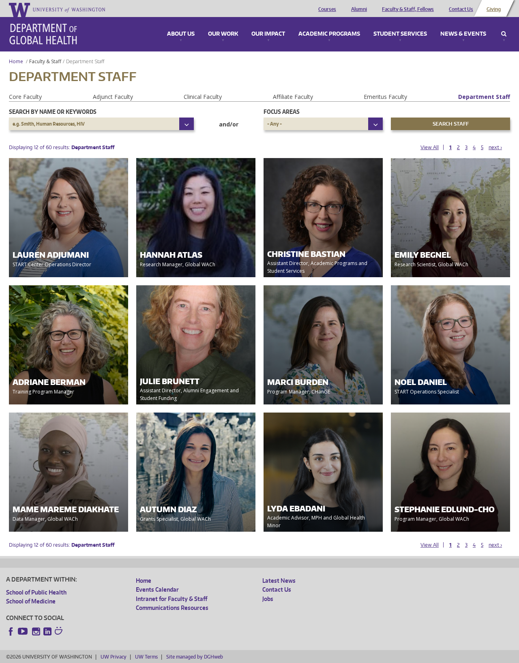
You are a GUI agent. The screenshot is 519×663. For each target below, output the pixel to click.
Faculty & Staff (45, 61)
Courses (327, 9)
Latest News (279, 580)
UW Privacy (114, 657)
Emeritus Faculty (385, 97)
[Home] (43, 34)
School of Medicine (31, 601)
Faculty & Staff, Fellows (408, 9)
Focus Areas (282, 111)
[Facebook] (11, 631)
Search (504, 34)
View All (429, 147)
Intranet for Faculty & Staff (171, 598)
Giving (494, 9)
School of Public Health (36, 592)
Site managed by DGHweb (194, 657)
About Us (181, 34)
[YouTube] (23, 631)
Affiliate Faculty (293, 97)
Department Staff (484, 97)
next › (495, 147)
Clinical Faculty (203, 97)
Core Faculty (25, 97)
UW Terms (146, 657)
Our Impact (268, 34)
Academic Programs (329, 34)
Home (16, 61)
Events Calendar (157, 589)
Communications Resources (172, 607)
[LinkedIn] (47, 631)
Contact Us (461, 9)
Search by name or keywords (53, 111)
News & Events (463, 34)
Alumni (359, 9)
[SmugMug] (59, 632)
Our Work (223, 34)
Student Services (400, 34)
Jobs (267, 598)
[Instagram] (36, 631)
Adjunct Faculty (113, 97)
